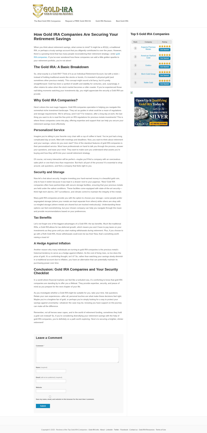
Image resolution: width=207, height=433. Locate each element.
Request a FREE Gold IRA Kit (78, 21)
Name (41, 367)
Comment (40, 346)
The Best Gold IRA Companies (47, 21)
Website (39, 387)
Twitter (116, 430)
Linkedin (109, 430)
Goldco (148, 65)
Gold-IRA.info (94, 430)
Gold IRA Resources (146, 430)
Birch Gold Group (148, 74)
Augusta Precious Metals (148, 48)
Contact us (133, 430)
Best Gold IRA (122, 21)
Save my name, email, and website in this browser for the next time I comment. (65, 399)
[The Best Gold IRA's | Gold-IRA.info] (53, 17)
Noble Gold (148, 83)
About (102, 430)
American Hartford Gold (148, 57)
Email (49, 377)
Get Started (164, 49)
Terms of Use (161, 430)
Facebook (124, 430)
